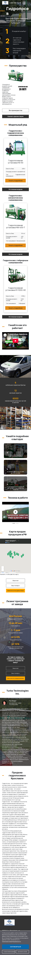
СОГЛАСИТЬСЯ (15, 947)
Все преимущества (15, 110)
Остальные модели (15, 189)
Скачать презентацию (15, 116)
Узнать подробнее (16, 181)
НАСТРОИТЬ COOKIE (22, 951)
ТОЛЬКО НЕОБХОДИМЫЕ (9, 951)
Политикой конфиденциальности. (11, 941)
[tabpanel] (15, 512)
